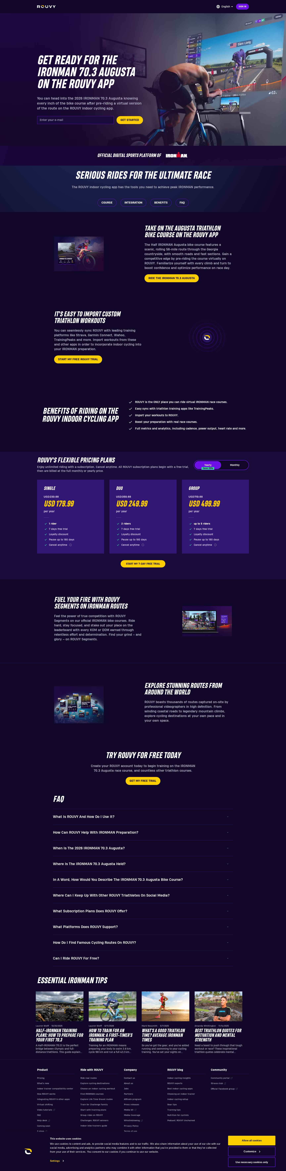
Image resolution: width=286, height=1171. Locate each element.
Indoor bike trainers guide (93, 1126)
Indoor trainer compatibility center (55, 1089)
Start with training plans (93, 1110)
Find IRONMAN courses (92, 1094)
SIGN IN (242, 6)
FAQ (182, 202)
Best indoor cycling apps (180, 1089)
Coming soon (43, 1126)
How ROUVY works (46, 1094)
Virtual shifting (45, 1104)
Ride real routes (88, 1078)
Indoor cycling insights (179, 1078)
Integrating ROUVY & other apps (53, 1099)
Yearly (208, 466)
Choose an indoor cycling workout (97, 1089)
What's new (43, 1083)
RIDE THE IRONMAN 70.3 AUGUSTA (171, 278)
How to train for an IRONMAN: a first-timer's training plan (110, 1035)
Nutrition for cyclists (178, 1115)
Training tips (174, 1110)
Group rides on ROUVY (91, 1115)
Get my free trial (143, 780)
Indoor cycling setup (177, 1099)
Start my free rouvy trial (78, 359)
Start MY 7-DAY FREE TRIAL (143, 563)
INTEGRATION (133, 202)
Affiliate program (132, 1099)
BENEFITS (161, 202)
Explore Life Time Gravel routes (96, 1099)
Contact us (129, 1078)
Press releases (131, 1104)
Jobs (126, 1089)
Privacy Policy (131, 1126)
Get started (129, 120)
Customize (250, 1151)
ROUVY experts (174, 1083)
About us (128, 1083)
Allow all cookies (252, 1140)
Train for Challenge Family (94, 1104)
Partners (128, 1094)
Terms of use (130, 1131)
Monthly (234, 465)
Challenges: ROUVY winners (94, 1120)
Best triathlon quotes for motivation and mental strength (218, 1035)
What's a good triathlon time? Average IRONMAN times (163, 1035)
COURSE (107, 202)
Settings (55, 1160)
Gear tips (172, 1104)
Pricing (40, 1078)
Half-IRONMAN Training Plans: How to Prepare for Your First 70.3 (59, 1035)
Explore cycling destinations (95, 1083)
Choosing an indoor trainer (181, 1094)
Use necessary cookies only (252, 1162)
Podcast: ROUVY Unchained (181, 1120)
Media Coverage (132, 1115)
